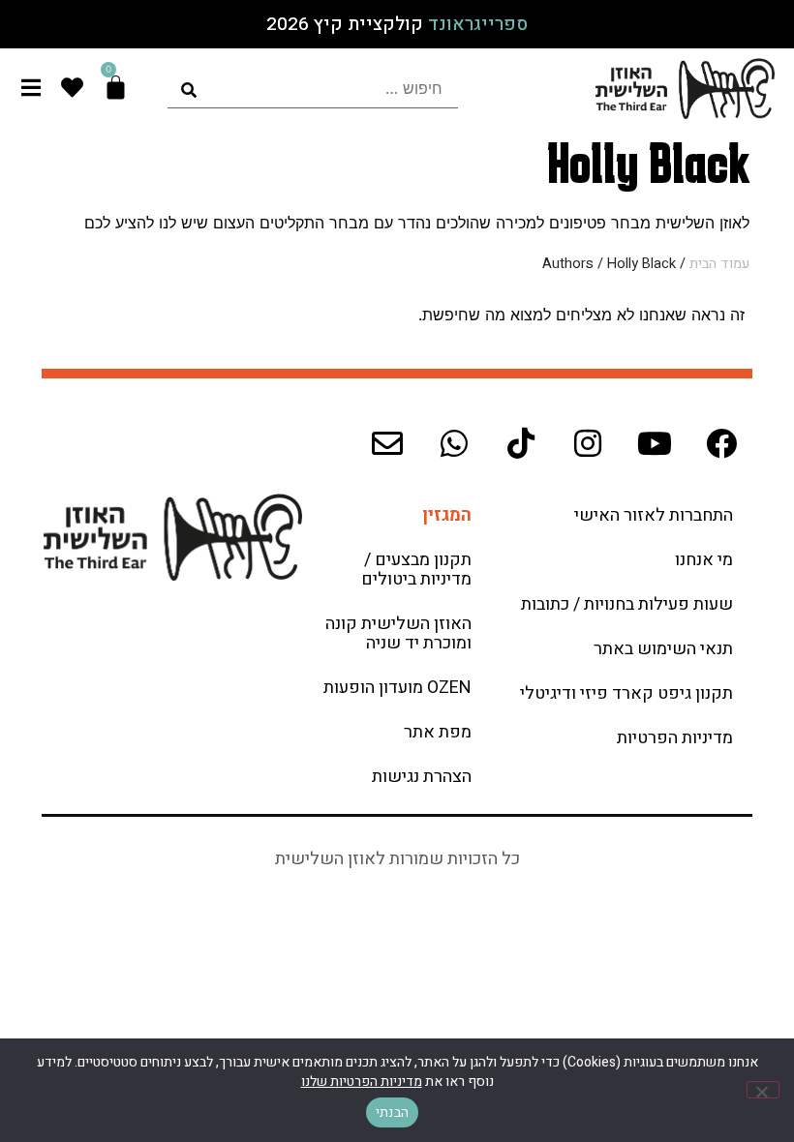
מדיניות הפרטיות (675, 738)
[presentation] (313, 88)
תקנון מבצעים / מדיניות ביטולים (416, 569)
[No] (763, 1089)
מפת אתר (438, 732)
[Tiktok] (521, 443)
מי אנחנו (704, 560)
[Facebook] (721, 443)
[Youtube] (655, 443)
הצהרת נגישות (422, 777)
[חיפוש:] (313, 88)
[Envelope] (387, 443)
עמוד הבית (719, 264)
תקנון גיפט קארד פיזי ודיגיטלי (626, 693)
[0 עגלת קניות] (116, 88)
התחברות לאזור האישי (653, 515)
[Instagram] (588, 443)
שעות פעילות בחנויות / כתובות (627, 604)
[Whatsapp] (454, 443)
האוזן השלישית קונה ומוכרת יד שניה (398, 633)
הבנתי (392, 1112)
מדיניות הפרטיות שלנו (361, 1081)
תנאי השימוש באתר (663, 649)
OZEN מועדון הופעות (397, 688)
